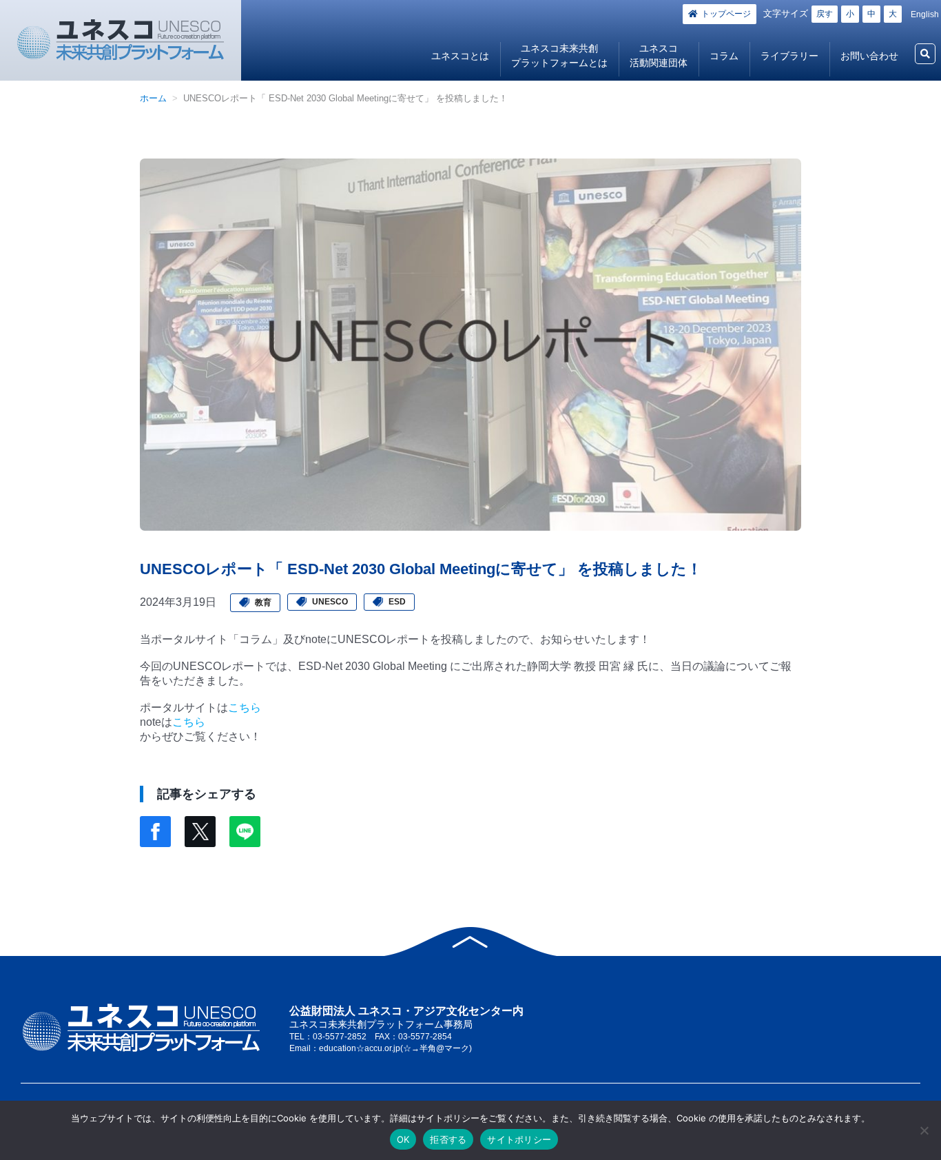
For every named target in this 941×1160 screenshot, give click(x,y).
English (925, 14)
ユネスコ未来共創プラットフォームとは (559, 55)
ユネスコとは (460, 55)
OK (403, 1139)
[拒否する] (924, 1130)
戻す (824, 14)
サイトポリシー (519, 1139)
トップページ (726, 14)
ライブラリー (789, 55)
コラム (724, 55)
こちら (244, 707)
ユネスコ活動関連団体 (658, 55)
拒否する (448, 1139)
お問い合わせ (869, 55)
